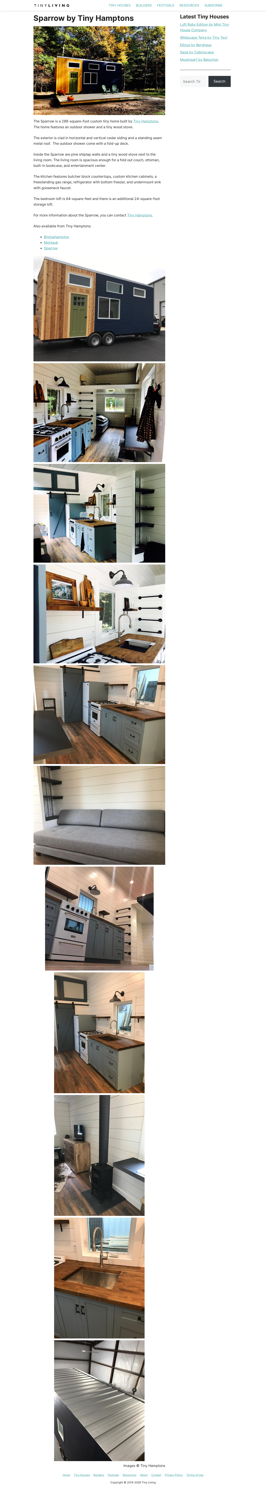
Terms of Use (195, 1475)
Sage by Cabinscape (197, 52)
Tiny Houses (119, 5)
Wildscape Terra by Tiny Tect (203, 37)
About (144, 1475)
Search (219, 81)
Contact (156, 1475)
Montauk (51, 242)
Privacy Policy (174, 1475)
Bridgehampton (56, 237)
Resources (189, 5)
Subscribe (213, 5)
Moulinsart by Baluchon (199, 59)
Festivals (165, 5)
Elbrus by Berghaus (196, 45)
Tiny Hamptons (145, 121)
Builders (144, 5)
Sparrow (51, 248)
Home (66, 1475)
